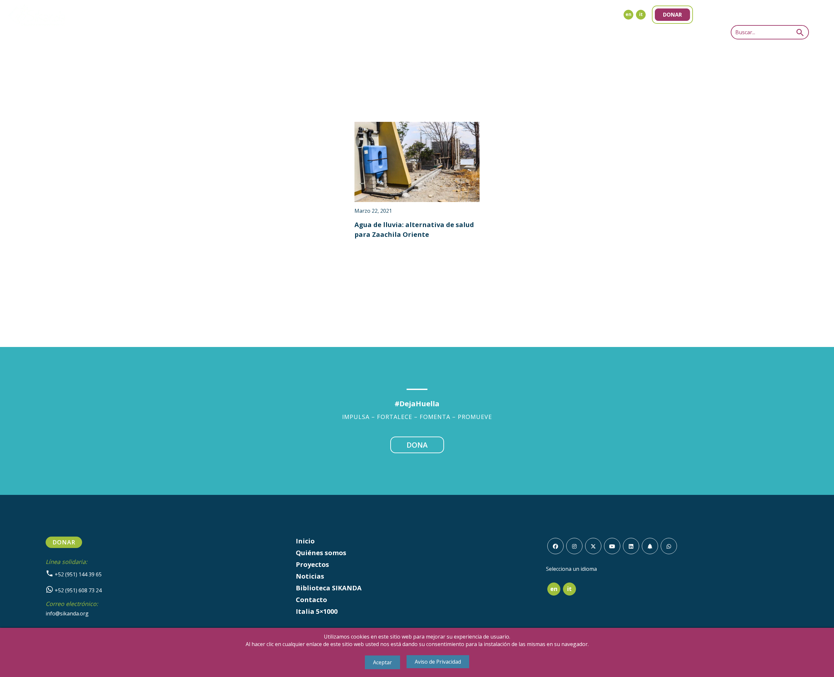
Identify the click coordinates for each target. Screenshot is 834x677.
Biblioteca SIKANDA (329, 587)
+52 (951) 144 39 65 (77, 574)
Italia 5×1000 (317, 611)
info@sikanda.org (67, 613)
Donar (672, 14)
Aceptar (382, 662)
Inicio (305, 541)
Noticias (310, 576)
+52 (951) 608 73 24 (77, 590)
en (628, 14)
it (641, 14)
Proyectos (312, 564)
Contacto (311, 599)
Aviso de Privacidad (438, 661)
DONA (417, 445)
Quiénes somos (321, 552)
